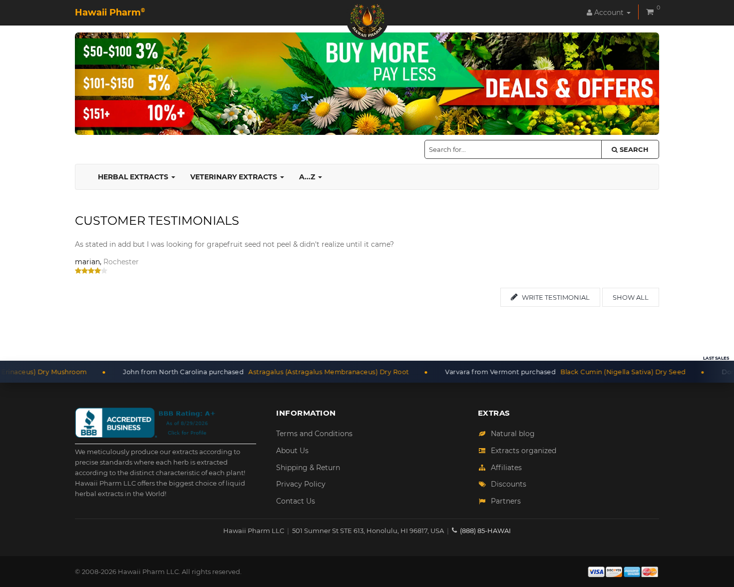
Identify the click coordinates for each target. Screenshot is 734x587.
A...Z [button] (308, 176)
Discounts (508, 484)
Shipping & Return (308, 467)
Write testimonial (555, 297)
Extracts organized (523, 450)
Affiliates (506, 467)
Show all (631, 297)
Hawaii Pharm (110, 12)
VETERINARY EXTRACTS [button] (234, 176)
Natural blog (513, 433)
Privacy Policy (301, 484)
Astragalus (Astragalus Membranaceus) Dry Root (306, 371)
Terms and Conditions (314, 433)
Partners (506, 501)
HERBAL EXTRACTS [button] (134, 176)
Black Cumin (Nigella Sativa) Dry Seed (600, 371)
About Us (292, 450)
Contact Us (295, 501)
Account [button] (609, 12)
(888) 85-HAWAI (485, 531)
